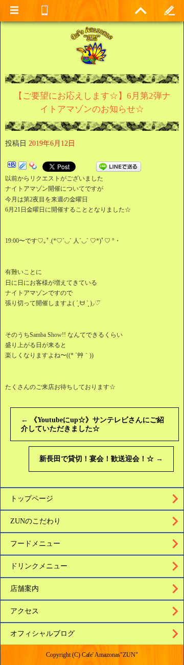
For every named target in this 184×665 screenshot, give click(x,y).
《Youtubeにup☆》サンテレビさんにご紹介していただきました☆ (92, 424)
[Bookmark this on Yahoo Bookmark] (33, 166)
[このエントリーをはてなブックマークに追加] (12, 166)
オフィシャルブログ (42, 633)
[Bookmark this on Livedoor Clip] (22, 166)
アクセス (24, 611)
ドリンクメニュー (38, 566)
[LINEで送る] (118, 166)
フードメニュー (35, 543)
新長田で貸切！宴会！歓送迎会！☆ (101, 459)
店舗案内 (24, 588)
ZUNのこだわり (35, 521)
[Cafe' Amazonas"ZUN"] (92, 45)
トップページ (31, 498)
